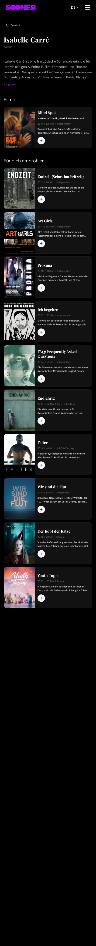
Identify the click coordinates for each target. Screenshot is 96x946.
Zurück (15, 25)
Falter (43, 442)
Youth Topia (48, 575)
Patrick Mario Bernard (71, 118)
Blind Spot (47, 112)
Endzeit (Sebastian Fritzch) (61, 176)
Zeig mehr (11, 84)
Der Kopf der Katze (54, 531)
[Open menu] (87, 7)
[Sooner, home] (21, 7)
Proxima (45, 265)
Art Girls (45, 221)
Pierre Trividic (50, 118)
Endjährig (46, 398)
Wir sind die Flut (52, 487)
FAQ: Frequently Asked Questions (57, 354)
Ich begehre (48, 309)
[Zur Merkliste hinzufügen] (41, 140)
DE (73, 7)
